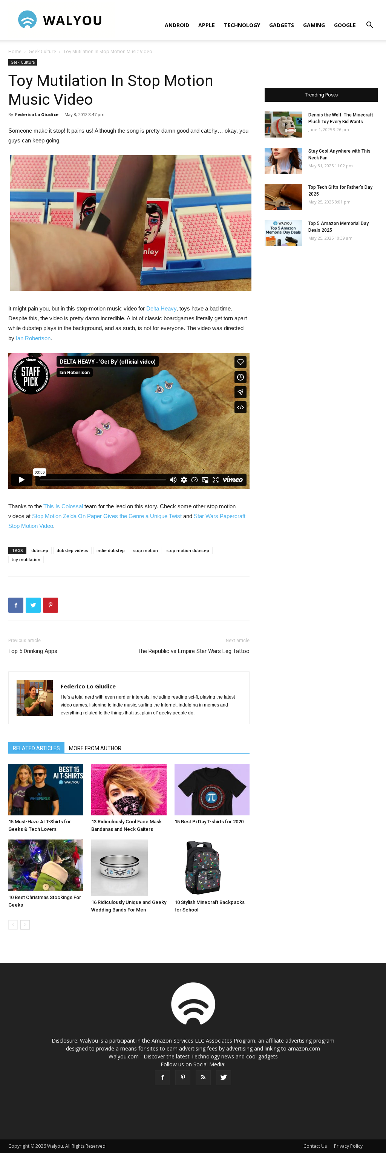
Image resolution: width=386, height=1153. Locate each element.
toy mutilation (26, 559)
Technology (242, 25)
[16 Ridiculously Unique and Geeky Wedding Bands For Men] (128, 868)
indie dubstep (110, 550)
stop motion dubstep (187, 550)
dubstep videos (72, 550)
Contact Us (315, 1146)
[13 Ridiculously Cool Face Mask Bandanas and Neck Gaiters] (128, 789)
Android (177, 25)
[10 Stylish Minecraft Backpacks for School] (212, 868)
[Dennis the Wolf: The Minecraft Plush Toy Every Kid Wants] (283, 125)
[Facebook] (162, 1077)
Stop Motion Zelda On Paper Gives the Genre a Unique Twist (107, 516)
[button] (369, 25)
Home (14, 51)
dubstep (39, 550)
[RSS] (203, 1077)
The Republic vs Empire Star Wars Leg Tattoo (194, 651)
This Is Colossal (63, 506)
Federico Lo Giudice (36, 114)
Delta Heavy (161, 308)
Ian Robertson (33, 338)
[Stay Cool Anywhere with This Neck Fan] (283, 161)
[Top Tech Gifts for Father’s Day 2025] (283, 197)
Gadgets (281, 25)
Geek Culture (42, 51)
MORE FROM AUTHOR (95, 748)
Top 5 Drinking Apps (32, 651)
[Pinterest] (182, 1077)
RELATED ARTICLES (36, 748)
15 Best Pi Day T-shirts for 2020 (209, 821)
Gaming (314, 25)
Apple (206, 25)
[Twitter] (223, 1077)
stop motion (145, 550)
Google (345, 25)
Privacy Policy (348, 1146)
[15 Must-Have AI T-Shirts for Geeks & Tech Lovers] (45, 789)
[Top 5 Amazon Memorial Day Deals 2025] (283, 233)
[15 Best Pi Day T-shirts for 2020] (212, 789)
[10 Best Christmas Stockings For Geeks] (45, 865)
